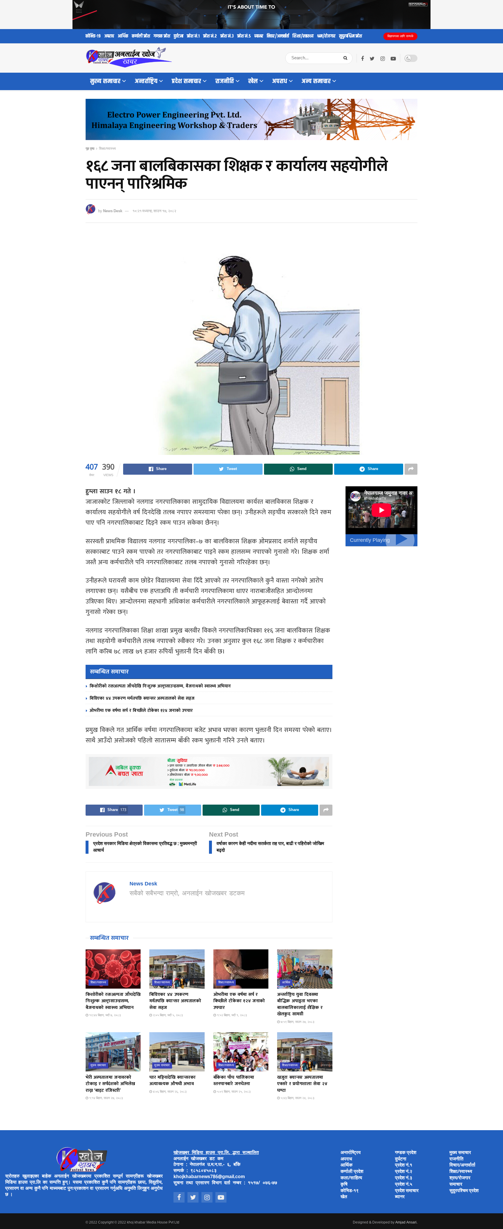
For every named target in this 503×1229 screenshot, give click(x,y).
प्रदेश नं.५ (244, 36)
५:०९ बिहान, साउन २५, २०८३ (233, 1091)
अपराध (109, 36)
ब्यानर (258, 36)
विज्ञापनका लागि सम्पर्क (400, 36)
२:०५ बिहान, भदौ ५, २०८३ (167, 1015)
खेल (253, 81)
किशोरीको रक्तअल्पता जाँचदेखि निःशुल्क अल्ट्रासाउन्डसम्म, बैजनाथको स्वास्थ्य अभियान (160, 686)
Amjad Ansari (406, 1223)
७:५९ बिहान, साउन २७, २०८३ (297, 1022)
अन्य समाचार (316, 81)
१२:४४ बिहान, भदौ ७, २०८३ (104, 1015)
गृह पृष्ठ (90, 149)
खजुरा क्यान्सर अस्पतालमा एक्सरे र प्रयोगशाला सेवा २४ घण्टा (302, 1083)
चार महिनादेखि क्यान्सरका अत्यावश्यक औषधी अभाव (172, 1080)
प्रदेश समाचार (186, 81)
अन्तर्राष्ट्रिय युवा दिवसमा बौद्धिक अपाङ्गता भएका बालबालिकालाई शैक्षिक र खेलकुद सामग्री (300, 1004)
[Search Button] (347, 58)
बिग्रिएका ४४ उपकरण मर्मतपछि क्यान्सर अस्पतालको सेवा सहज (142, 698)
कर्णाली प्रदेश (141, 36)
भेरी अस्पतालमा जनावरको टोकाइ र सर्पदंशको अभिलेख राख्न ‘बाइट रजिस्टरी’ (110, 1083)
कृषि (344, 1185)
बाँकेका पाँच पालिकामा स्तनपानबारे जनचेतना (233, 1080)
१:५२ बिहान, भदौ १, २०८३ (231, 1015)
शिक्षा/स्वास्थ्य (303, 36)
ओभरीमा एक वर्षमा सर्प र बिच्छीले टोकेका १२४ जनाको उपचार (141, 710)
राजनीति (224, 81)
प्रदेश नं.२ (210, 36)
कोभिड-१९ (93, 36)
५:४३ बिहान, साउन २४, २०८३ (297, 1098)
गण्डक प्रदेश (162, 36)
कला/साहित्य (351, 1178)
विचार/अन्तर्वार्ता (278, 36)
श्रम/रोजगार (326, 36)
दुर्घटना (178, 36)
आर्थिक (123, 36)
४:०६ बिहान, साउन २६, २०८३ (169, 1091)
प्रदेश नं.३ (227, 36)
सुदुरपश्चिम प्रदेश (350, 36)
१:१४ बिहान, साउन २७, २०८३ (105, 1098)
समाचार (455, 1185)
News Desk (112, 211)
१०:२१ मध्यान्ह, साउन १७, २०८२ (154, 211)
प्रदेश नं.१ (193, 36)
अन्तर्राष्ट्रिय (146, 81)
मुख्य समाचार (105, 81)
